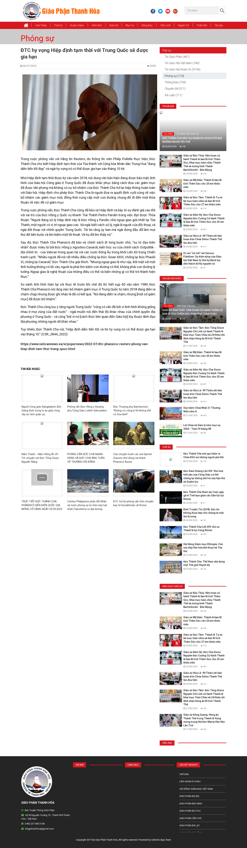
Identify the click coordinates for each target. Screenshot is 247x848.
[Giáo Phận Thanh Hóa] (61, 10)
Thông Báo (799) (175, 82)
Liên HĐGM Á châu (190, 781)
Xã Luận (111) (173, 95)
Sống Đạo (147, 25)
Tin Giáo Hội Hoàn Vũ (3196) (182, 69)
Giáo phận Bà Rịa (189, 796)
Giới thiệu (41, 25)
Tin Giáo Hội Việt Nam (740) (182, 63)
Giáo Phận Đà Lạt (189, 825)
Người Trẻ (183, 25)
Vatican (184, 774)
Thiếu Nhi (202, 25)
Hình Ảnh (97, 25)
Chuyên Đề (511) (175, 88)
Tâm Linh (165, 25)
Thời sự (166, 50)
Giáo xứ (113, 25)
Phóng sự (37, 38)
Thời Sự (58, 25)
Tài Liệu (218, 25)
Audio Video (77, 25)
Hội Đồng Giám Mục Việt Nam (196, 789)
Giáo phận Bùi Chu (190, 810)
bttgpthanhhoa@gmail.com (39, 828)
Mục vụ (129, 25)
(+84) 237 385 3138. (35, 823)
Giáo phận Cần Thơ (190, 818)
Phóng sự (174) (174, 76)
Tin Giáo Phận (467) (177, 56)
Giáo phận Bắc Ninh (190, 803)
